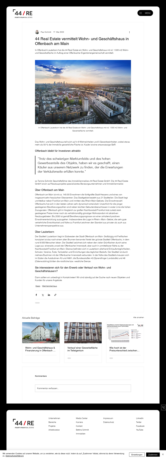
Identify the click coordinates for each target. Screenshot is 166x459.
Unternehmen (54, 418)
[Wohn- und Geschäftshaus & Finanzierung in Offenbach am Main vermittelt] (41, 332)
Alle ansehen (138, 317)
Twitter (138, 422)
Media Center (82, 418)
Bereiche (52, 422)
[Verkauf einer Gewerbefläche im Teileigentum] (83, 332)
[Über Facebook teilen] (36, 295)
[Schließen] (162, 454)
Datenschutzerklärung (15, 455)
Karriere (79, 422)
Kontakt (79, 426)
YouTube (139, 430)
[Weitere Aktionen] (129, 32)
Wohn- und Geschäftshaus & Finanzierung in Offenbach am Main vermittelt (40, 349)
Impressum (108, 418)
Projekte (52, 426)
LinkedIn (139, 418)
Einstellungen (136, 454)
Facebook (140, 426)
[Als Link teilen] (55, 295)
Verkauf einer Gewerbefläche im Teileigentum (82, 349)
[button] (140, 13)
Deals (38, 286)
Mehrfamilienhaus (49, 286)
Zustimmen (153, 454)
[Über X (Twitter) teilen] (42, 295)
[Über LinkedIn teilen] (49, 295)
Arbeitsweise (54, 430)
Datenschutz (108, 422)
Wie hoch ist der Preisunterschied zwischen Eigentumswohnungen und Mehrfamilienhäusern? (123, 349)
